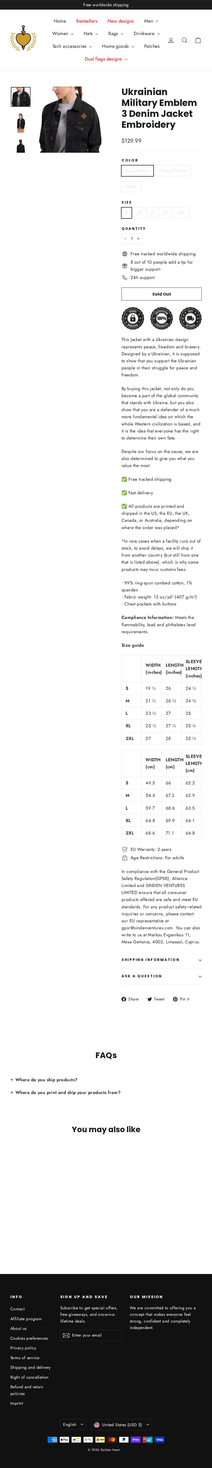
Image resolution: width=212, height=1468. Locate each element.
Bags (113, 33)
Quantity (134, 229)
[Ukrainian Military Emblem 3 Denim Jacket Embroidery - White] (26, 1228)
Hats (89, 33)
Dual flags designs (104, 59)
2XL (181, 213)
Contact (17, 1309)
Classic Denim (173, 171)
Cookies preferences (29, 1338)
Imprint (16, 1403)
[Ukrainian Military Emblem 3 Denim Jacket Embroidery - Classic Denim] (20, 1228)
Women (61, 33)
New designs (121, 21)
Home (60, 21)
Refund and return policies (26, 1390)
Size (127, 203)
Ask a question (142, 976)
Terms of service (25, 1358)
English (69, 1424)
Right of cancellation (29, 1377)
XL (165, 213)
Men (149, 21)
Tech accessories (70, 46)
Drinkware (145, 33)
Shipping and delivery (30, 1367)
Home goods (116, 46)
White (131, 186)
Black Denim (137, 171)
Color (130, 160)
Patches (152, 46)
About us (18, 1328)
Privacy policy (23, 1348)
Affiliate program (26, 1319)
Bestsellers (86, 21)
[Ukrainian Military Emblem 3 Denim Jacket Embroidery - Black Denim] (13, 1228)
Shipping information (150, 959)
